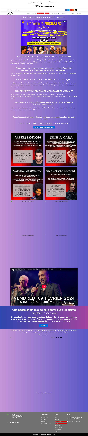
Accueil (28, 13)
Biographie (72, 13)
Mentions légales (51, 434)
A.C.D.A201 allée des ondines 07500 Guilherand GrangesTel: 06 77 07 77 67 (17, 416)
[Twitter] (68, 10)
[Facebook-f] (7, 422)
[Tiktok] (76, 10)
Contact (79, 13)
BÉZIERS (47, 13)
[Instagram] (73, 10)
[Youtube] (71, 10)
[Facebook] (66, 10)
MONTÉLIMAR (40, 13)
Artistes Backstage (55, 13)
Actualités (33, 13)
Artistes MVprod (64, 13)
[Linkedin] (10, 422)
